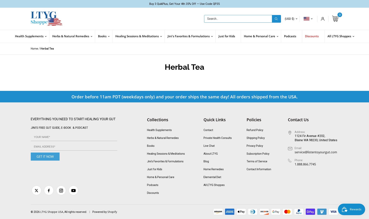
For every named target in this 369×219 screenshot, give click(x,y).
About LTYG (211, 153)
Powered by (99, 211)
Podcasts (152, 185)
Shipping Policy (256, 137)
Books (151, 145)
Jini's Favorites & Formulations (165, 161)
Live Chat (209, 145)
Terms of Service (257, 161)
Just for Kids (154, 169)
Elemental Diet (212, 177)
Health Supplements (159, 130)
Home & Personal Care (160, 177)
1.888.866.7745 (305, 164)
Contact (208, 130)
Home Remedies (214, 169)
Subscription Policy (258, 153)
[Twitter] (36, 190)
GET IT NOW (45, 156)
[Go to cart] (335, 19)
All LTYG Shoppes (214, 185)
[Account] (322, 19)
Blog (206, 161)
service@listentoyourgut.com (316, 152)
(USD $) (289, 19)
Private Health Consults (218, 137)
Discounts (153, 192)
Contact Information (259, 169)
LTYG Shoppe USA (51, 212)
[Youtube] (73, 190)
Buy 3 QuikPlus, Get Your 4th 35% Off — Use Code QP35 (184, 4)
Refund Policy (255, 130)
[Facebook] (49, 190)
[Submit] (276, 18)
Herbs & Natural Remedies (163, 137)
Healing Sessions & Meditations (166, 153)
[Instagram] (61, 190)
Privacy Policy (255, 145)
